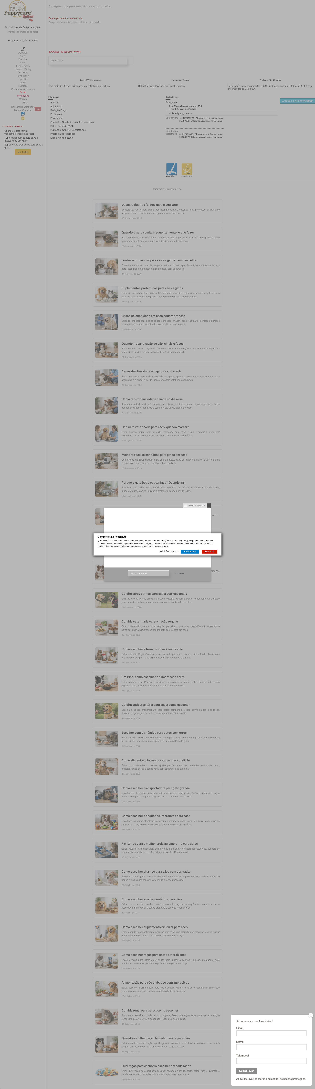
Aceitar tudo (190, 552)
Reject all (209, 552)
